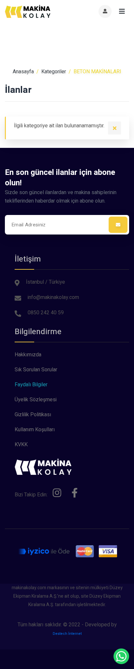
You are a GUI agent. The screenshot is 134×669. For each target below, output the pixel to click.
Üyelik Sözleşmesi (36, 400)
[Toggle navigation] (122, 11)
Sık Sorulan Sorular (36, 370)
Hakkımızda (28, 355)
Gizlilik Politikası (33, 415)
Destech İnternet (67, 633)
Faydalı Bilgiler (31, 385)
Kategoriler (53, 72)
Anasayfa (23, 72)
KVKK (21, 444)
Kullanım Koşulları (35, 430)
